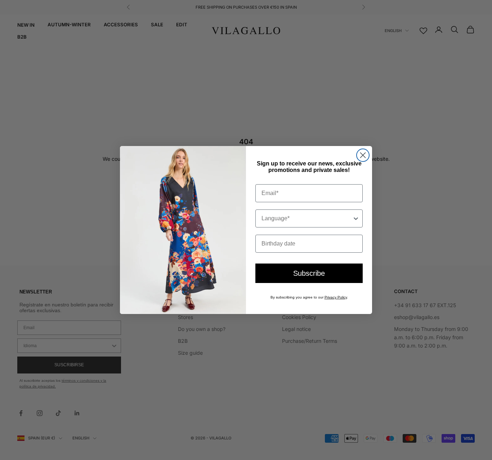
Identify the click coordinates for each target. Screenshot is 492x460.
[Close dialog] (363, 155)
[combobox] (306, 218)
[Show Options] (355, 218)
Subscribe (309, 273)
